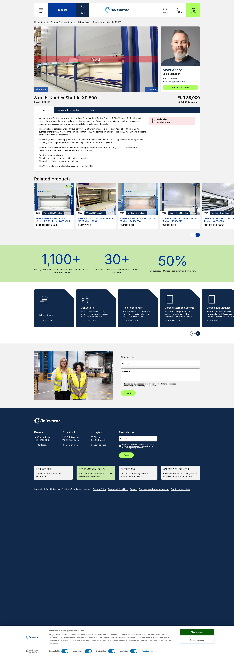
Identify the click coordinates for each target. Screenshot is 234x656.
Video (153, 89)
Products (62, 9)
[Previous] (38, 59)
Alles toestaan (197, 632)
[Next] (153, 59)
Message (126, 371)
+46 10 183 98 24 (42, 440)
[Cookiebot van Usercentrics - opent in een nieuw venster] (32, 651)
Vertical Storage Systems (55, 22)
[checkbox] (122, 385)
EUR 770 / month (189, 102)
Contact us (42, 445)
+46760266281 (170, 78)
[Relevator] (47, 420)
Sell (82, 13)
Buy (82, 6)
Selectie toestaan (197, 640)
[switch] (88, 651)
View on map (72, 445)
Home (37, 22)
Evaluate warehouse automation (154, 489)
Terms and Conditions (118, 489)
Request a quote (180, 87)
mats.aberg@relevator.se (174, 81)
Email (125, 363)
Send (128, 393)
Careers (133, 489)
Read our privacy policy (146, 385)
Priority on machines (180, 489)
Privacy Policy (99, 489)
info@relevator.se (42, 437)
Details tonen (147, 651)
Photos (42, 89)
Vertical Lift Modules (80, 22)
